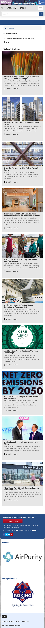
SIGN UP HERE (12, 521)
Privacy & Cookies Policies (11, 626)
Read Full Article (11, 89)
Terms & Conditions (22, 621)
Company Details (8, 621)
